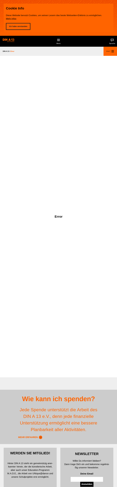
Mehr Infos (11, 18)
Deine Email (86, 473)
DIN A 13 (6, 51)
